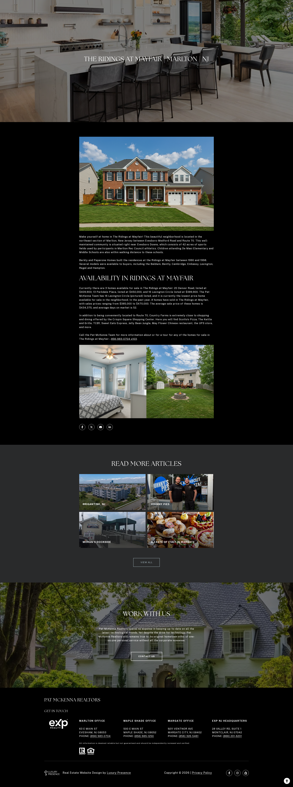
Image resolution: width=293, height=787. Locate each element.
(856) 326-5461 (189, 736)
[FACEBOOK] (229, 773)
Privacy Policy (202, 772)
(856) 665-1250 (144, 736)
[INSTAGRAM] (237, 773)
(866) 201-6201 (232, 736)
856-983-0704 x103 (124, 339)
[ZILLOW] (246, 773)
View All (146, 562)
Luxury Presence (119, 772)
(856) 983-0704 (100, 736)
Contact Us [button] (146, 656)
